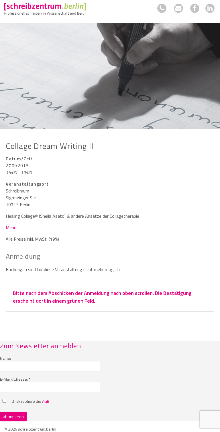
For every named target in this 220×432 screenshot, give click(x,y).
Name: (5, 358)
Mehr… (12, 227)
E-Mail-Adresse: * (15, 379)
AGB (46, 401)
